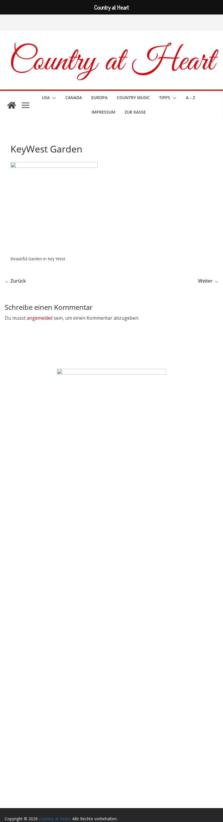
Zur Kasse (135, 112)
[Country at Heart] (12, 105)
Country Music (133, 97)
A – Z (190, 97)
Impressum (103, 112)
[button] (53, 98)
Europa (99, 97)
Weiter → (208, 281)
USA (46, 97)
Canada (73, 97)
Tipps (164, 97)
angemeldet (40, 318)
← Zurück (15, 281)
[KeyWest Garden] (54, 165)
